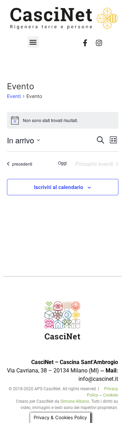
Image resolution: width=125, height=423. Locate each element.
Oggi (62, 163)
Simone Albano (74, 401)
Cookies (110, 395)
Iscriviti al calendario (58, 186)
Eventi (14, 96)
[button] (33, 42)
